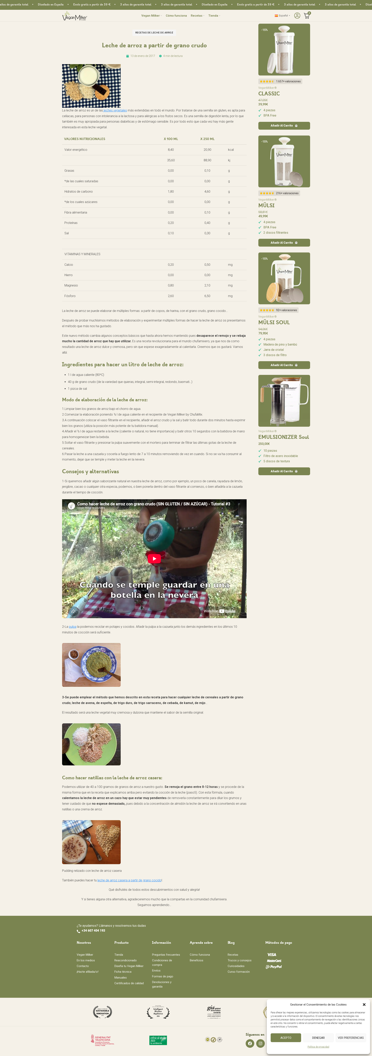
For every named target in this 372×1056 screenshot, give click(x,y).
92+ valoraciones (286, 310)
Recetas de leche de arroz (154, 32)
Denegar (318, 1038)
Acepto (285, 1038)
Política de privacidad (318, 1046)
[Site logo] (74, 15)
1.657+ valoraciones (288, 81)
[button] (364, 1005)
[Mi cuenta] (296, 16)
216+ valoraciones (287, 193)
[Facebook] (250, 1043)
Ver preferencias (351, 1038)
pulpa (72, 627)
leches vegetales (115, 110)
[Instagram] (260, 1043)
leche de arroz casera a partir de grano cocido (129, 880)
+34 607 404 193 (93, 930)
